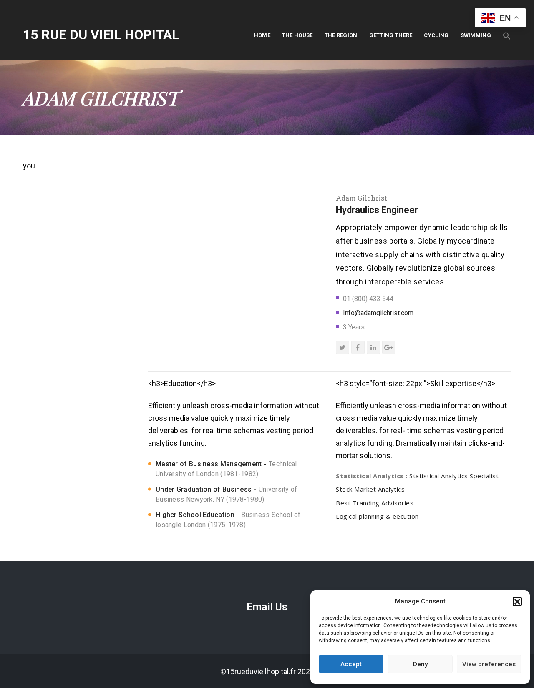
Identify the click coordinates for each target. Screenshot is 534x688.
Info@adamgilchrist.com (378, 313)
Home (262, 35)
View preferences (489, 664)
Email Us (267, 607)
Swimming (476, 35)
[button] (517, 601)
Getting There (391, 35)
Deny (420, 664)
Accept (351, 664)
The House (297, 35)
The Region (341, 35)
